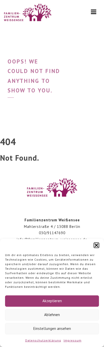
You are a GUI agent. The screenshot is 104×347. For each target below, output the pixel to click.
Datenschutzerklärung (43, 340)
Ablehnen (52, 314)
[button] (96, 245)
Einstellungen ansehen (52, 328)
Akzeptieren (52, 300)
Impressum (73, 340)
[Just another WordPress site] (27, 14)
